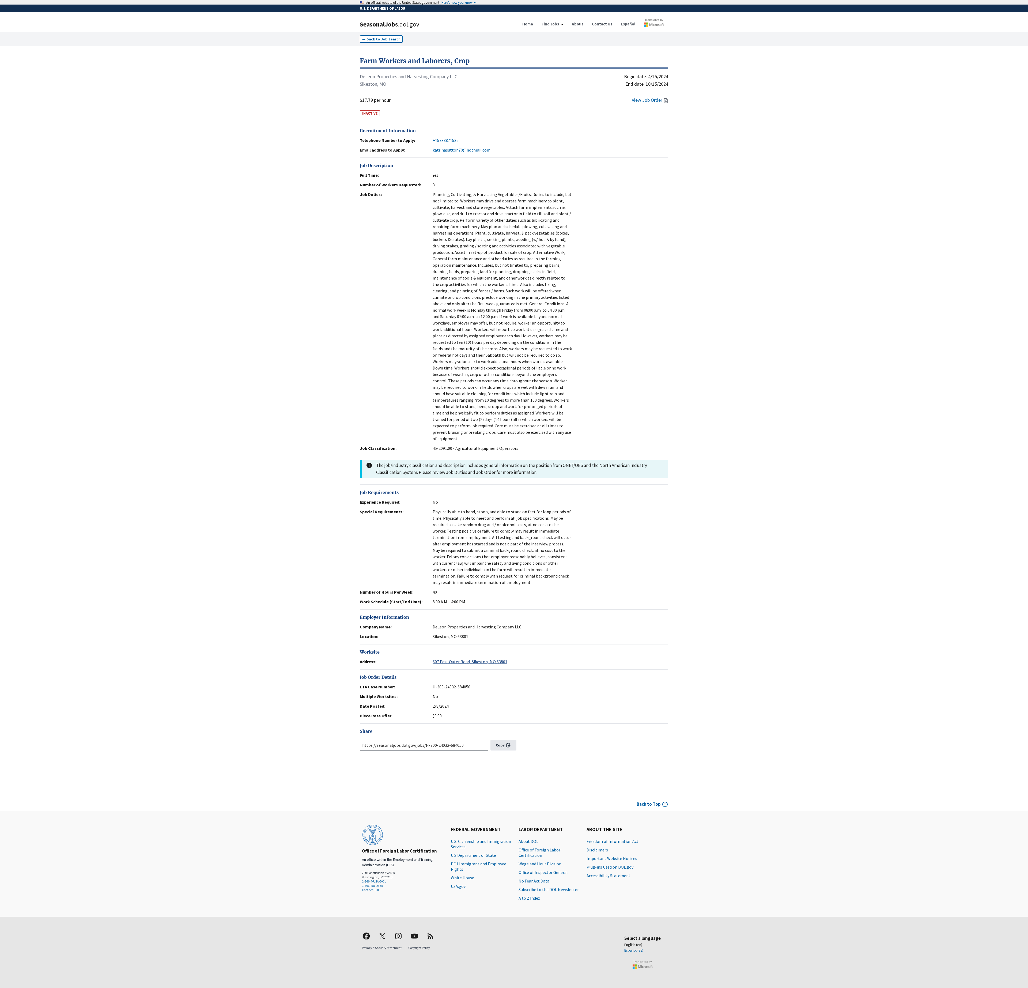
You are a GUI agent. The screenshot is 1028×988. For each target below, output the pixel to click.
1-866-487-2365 (372, 886)
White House (462, 877)
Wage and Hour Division (540, 863)
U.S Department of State (473, 855)
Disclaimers (597, 850)
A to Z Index (529, 898)
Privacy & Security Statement (382, 948)
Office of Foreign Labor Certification (539, 852)
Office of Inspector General (543, 872)
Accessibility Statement (608, 875)
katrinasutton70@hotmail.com (461, 150)
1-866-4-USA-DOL (374, 881)
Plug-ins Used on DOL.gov (610, 867)
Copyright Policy (419, 948)
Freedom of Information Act (612, 841)
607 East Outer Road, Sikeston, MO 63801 (470, 661)
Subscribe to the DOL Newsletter (549, 889)
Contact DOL (371, 890)
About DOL (528, 841)
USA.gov (458, 886)
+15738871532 (446, 140)
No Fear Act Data (534, 881)
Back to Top (649, 804)
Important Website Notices (612, 858)
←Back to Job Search (381, 39)
